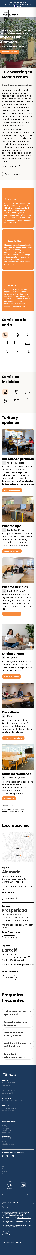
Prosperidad (14, 910)
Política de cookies (8, 1171)
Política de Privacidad (15, 1215)
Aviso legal (6, 1166)
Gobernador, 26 (7, 1088)
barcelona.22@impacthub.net (12, 1101)
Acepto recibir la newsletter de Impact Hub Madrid (17, 1222)
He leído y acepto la (18, 1218)
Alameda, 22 (6, 1085)
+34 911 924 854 (10, 1083)
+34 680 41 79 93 (10, 1108)
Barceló (9, 950)
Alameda (11, 872)
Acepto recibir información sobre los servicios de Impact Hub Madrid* (18, 1226)
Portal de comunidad (11, 4)
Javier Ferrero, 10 (7, 1093)
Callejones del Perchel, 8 (10, 1111)
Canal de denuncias (9, 1174)
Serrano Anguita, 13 (8, 1090)
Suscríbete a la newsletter (18, 2)
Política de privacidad (10, 1169)
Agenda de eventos (25, 4)
